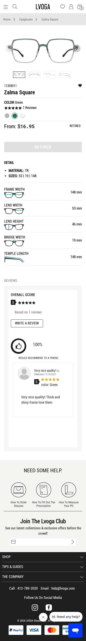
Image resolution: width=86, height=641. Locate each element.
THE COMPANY (13, 577)
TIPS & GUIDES (12, 567)
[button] (76, 48)
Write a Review (27, 323)
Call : (23, 588)
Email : (58, 588)
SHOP (6, 557)
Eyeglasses (26, 19)
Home (7, 19)
